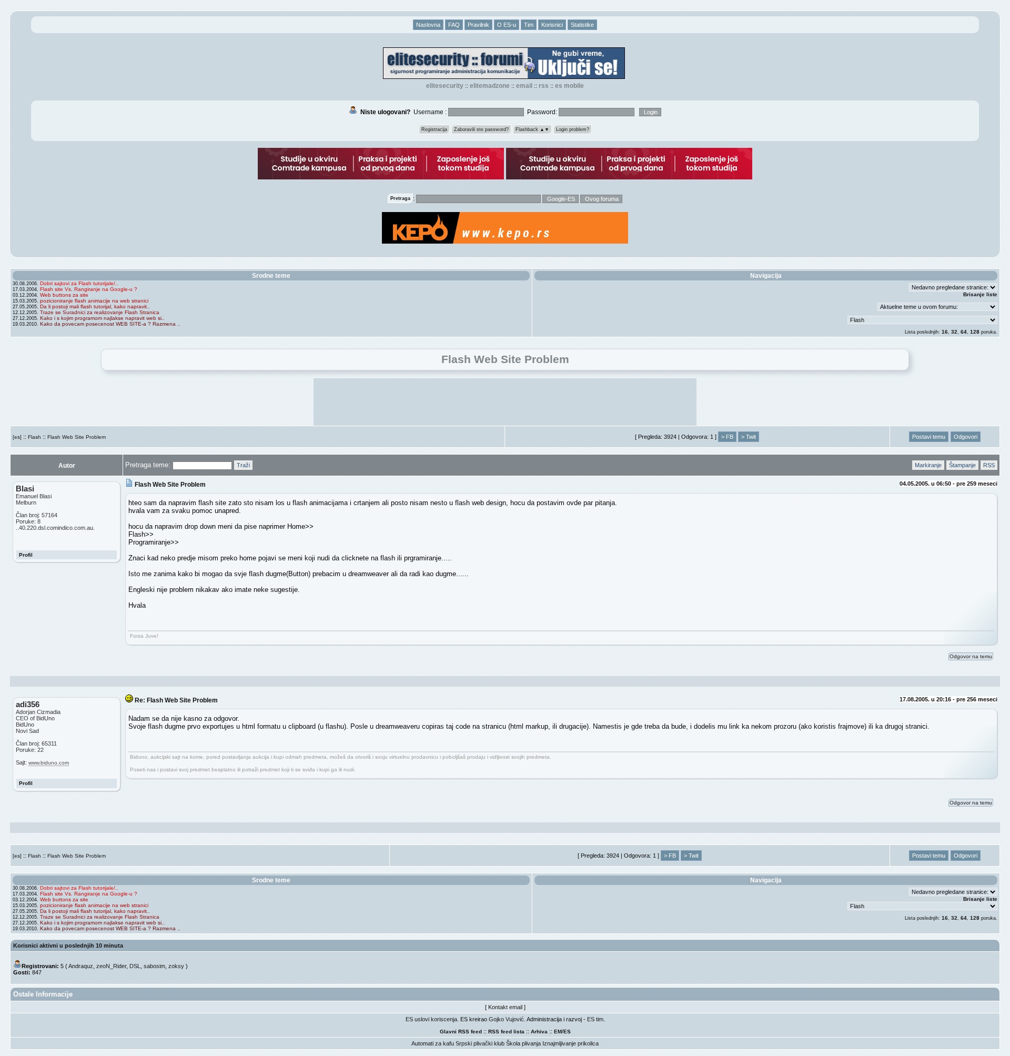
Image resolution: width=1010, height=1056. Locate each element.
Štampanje (962, 465)
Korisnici (552, 25)
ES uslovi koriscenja (431, 1019)
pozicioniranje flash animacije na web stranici (94, 301)
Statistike (582, 25)
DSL (134, 966)
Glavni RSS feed (461, 1031)
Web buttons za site (64, 295)
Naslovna (428, 25)
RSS (544, 85)
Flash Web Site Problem (76, 437)
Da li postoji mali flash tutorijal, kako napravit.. (95, 306)
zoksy (176, 966)
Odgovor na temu (971, 656)
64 (964, 332)
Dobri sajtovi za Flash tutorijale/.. (79, 283)
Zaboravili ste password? (481, 129)
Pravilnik (478, 25)
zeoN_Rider (111, 966)
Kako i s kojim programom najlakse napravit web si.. (102, 318)
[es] (17, 437)
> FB (727, 437)
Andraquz (80, 966)
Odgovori (965, 437)
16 (945, 332)
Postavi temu (928, 437)
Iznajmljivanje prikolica (570, 1043)
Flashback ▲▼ (532, 129)
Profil (26, 555)
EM (558, 1031)
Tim (528, 25)
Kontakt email (505, 1007)
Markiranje (928, 465)
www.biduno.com (48, 763)
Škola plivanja (523, 1043)
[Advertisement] (505, 402)
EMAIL (524, 85)
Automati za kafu (432, 1043)
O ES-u (506, 25)
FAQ (454, 25)
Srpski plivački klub (480, 1043)
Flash (34, 437)
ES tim (595, 1019)
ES (567, 1031)
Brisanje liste (980, 294)
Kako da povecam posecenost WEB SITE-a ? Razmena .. (110, 324)
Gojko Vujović (506, 1019)
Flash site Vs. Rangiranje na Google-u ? (88, 289)
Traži (243, 465)
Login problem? (572, 129)
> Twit (748, 437)
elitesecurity (444, 85)
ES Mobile (569, 85)
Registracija (434, 129)
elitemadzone (490, 85)
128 (974, 332)
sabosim (154, 966)
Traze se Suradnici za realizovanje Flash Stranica (99, 312)
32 (954, 332)
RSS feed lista (506, 1031)
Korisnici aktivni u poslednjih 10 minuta (68, 945)
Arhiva (539, 1031)
